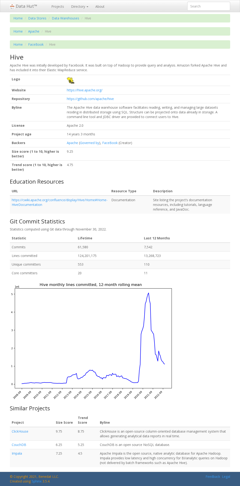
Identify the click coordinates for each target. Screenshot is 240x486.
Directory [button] (78, 6)
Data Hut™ (26, 6)
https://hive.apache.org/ (84, 90)
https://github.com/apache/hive (90, 98)
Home (18, 18)
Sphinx (36, 481)
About (100, 6)
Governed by (89, 143)
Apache (33, 31)
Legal (226, 476)
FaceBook (36, 44)
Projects (57, 6)
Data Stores (37, 18)
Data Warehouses (65, 18)
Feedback (213, 476)
